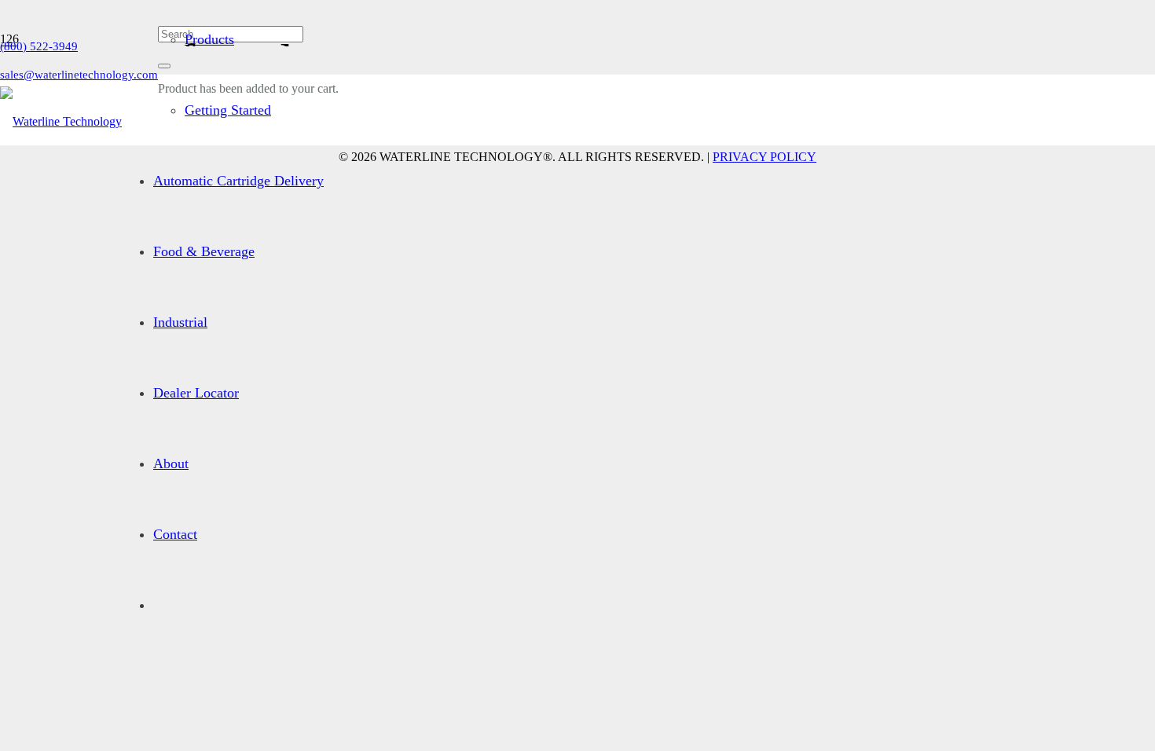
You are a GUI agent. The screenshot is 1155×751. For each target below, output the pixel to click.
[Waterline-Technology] (61, 121)
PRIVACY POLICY (764, 156)
